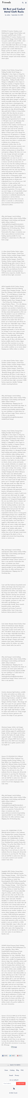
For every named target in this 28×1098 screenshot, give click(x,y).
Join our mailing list (14, 1080)
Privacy (17, 1075)
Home (6, 1070)
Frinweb (15, 1093)
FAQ (22, 1070)
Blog (17, 1070)
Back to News (15, 1065)
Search (11, 1075)
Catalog (12, 1070)
